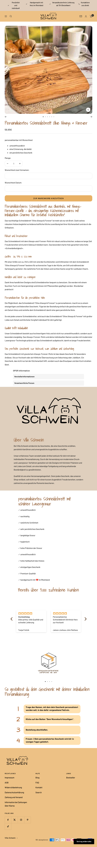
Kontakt (38, 787)
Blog (37, 777)
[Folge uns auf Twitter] (14, 820)
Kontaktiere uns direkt (85, 4)
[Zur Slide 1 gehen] (43, 116)
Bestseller (70, 777)
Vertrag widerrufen (84, 841)
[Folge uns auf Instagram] (21, 820)
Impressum (9, 777)
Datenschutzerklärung (14, 792)
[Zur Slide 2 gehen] (45, 116)
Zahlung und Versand (13, 797)
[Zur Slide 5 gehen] (51, 116)
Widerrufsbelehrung (13, 787)
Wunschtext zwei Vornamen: (17, 170)
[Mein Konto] (86, 16)
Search (38, 792)
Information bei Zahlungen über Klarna (16, 804)
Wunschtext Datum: (13, 182)
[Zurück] (6, 117)
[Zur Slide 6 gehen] (53, 116)
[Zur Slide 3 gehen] (47, 116)
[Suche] (11, 16)
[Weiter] (91, 117)
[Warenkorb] (91, 16)
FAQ (37, 782)
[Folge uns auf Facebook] (8, 820)
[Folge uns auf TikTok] (8, 826)
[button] (12, 618)
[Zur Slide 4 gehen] (49, 116)
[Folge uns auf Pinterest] (27, 820)
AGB (7, 782)
